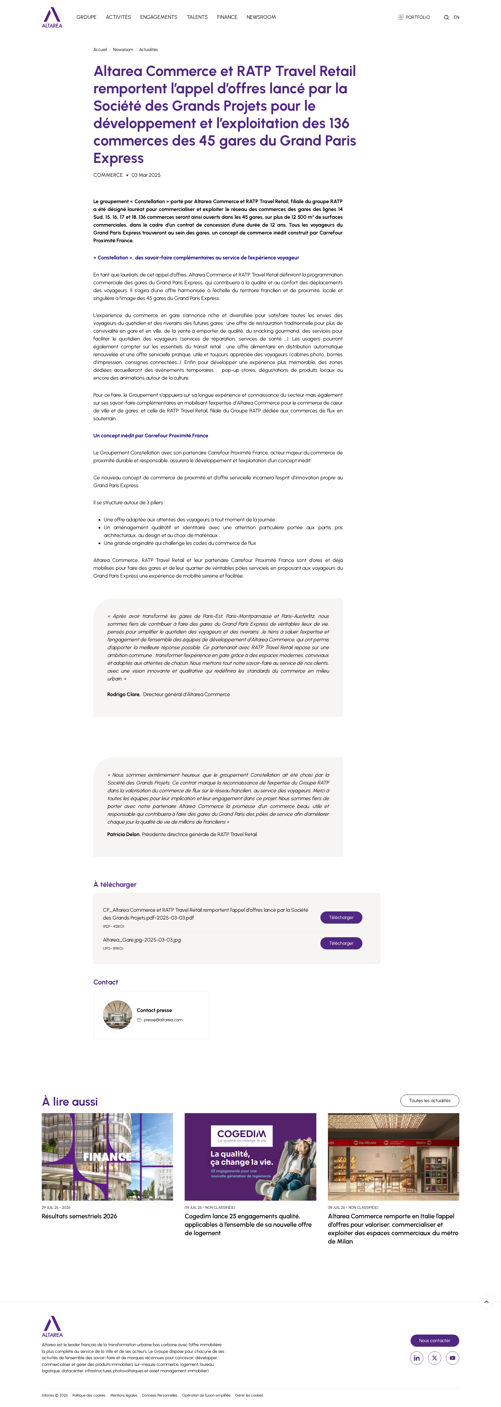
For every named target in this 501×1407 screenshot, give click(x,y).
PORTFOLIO (418, 17)
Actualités (148, 49)
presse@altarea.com (163, 1019)
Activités (118, 17)
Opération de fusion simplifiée (206, 1395)
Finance (227, 17)
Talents (197, 17)
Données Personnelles (159, 1395)
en (456, 17)
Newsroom (261, 17)
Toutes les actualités (430, 1100)
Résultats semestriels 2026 (79, 1216)
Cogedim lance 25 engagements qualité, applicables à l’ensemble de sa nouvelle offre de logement (248, 1224)
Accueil (100, 49)
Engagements (158, 17)
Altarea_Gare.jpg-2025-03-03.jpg (142, 940)
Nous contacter (435, 1340)
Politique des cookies (89, 1395)
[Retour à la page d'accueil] (52, 17)
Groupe (87, 17)
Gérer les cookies (249, 1395)
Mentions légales (123, 1395)
